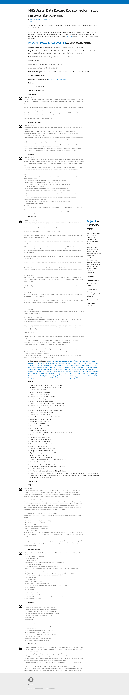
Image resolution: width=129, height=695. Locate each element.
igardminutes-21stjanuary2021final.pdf (46, 378)
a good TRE (68, 36)
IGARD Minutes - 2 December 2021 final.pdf (85, 365)
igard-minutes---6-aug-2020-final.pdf (66, 376)
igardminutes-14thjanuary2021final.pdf (71, 378)
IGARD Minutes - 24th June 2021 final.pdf (84, 374)
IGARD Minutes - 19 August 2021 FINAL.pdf (74, 372)
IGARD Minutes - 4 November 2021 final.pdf (70, 367)
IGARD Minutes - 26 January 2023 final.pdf (61, 361)
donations (51, 688)
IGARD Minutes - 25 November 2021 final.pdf (42, 367)
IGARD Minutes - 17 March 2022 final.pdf (48, 363)
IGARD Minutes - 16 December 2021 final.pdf (57, 365)
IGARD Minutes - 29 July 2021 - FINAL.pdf (58, 374)
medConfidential (39, 688)
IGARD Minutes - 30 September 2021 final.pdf (57, 369)
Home (30, 5)
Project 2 (32, 21)
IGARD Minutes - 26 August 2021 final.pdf (47, 372)
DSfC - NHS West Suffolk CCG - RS (40, 19)
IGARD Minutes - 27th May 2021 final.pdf (41, 376)
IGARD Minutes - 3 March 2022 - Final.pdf (74, 363)
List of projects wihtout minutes (58, 79)
